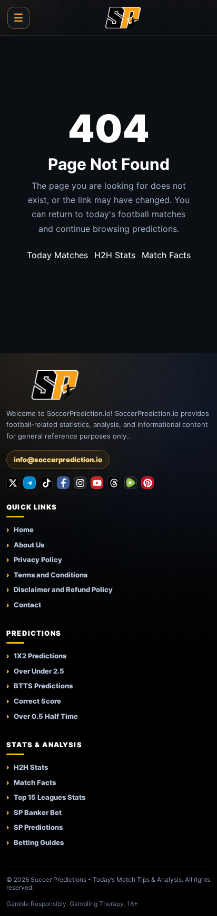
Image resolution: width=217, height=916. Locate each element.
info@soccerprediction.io (58, 459)
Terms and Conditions (50, 575)
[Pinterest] (147, 482)
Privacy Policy (38, 559)
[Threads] (113, 482)
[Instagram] (80, 482)
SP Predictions (38, 827)
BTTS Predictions (43, 685)
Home (24, 529)
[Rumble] (130, 482)
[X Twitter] (12, 482)
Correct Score (37, 701)
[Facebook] (63, 482)
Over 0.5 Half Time (46, 716)
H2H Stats (114, 255)
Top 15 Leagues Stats (49, 797)
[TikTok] (46, 482)
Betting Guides (39, 842)
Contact (27, 605)
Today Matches (57, 255)
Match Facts (166, 255)
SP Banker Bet (38, 812)
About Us (29, 545)
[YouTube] (97, 482)
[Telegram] (29, 482)
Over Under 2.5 (39, 671)
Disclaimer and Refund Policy (63, 589)
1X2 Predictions (40, 656)
